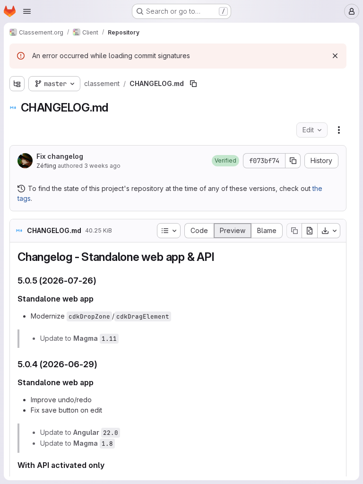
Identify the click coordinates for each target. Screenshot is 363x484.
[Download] (329, 230)
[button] (225, 160)
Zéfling (46, 165)
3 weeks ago (102, 165)
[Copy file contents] (294, 230)
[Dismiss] (335, 55)
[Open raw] (309, 230)
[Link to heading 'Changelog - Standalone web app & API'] (220, 257)
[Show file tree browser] (17, 83)
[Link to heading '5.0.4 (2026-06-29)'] (102, 364)
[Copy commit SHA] (293, 160)
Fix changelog (59, 156)
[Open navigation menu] (27, 11)
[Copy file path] (193, 83)
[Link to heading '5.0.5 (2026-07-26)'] (101, 280)
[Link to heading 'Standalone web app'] (98, 298)
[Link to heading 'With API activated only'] (108, 465)
